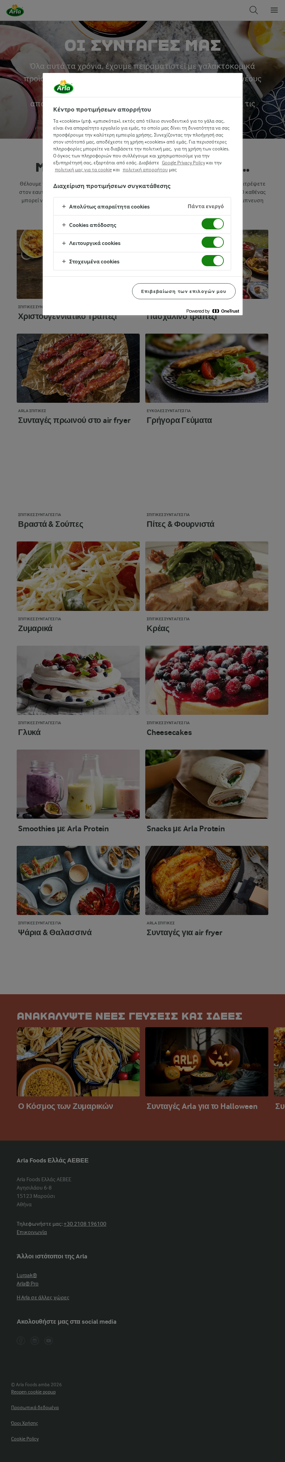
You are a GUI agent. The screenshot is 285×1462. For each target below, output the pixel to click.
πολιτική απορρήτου (145, 169)
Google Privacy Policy (183, 162)
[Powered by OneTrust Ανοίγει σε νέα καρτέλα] (212, 311)
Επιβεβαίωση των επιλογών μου (183, 291)
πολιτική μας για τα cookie (83, 169)
